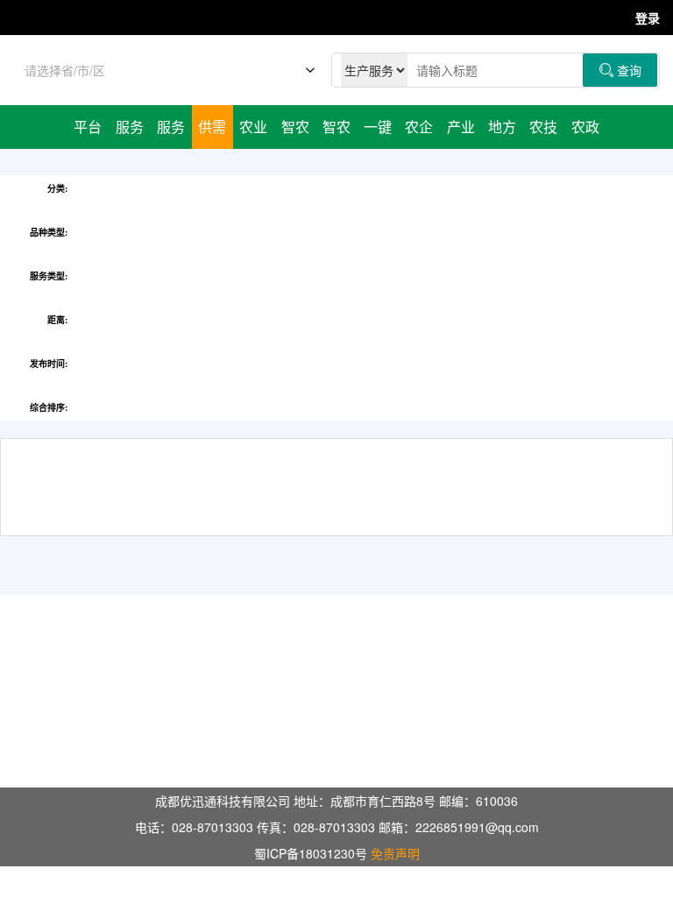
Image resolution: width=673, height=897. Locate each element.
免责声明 (395, 853)
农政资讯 (585, 133)
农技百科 (543, 133)
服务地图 (130, 133)
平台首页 (88, 133)
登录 (647, 17)
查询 (620, 70)
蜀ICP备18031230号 (310, 853)
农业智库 (253, 133)
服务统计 (171, 133)
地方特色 (502, 133)
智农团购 (295, 133)
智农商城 (336, 133)
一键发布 (378, 133)
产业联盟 (461, 133)
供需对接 (212, 133)
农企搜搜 (419, 133)
